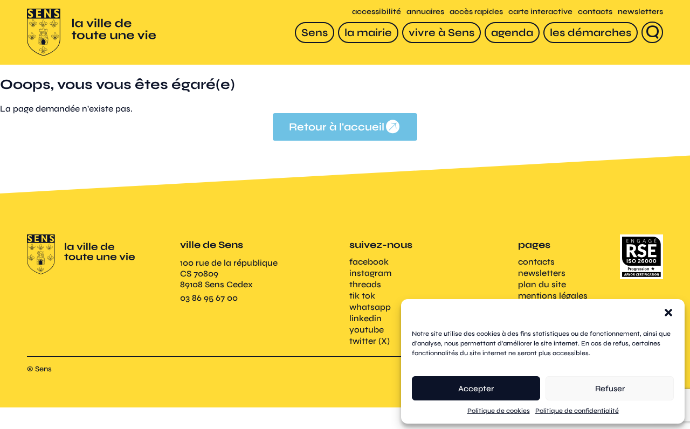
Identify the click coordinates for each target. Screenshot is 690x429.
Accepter (476, 388)
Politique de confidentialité (577, 410)
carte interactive (540, 11)
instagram (370, 273)
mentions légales (553, 295)
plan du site (542, 284)
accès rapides (476, 11)
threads (365, 284)
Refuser (610, 388)
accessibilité (376, 11)
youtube (366, 329)
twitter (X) (369, 341)
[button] (668, 312)
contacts (595, 11)
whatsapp (370, 307)
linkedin (365, 318)
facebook (369, 262)
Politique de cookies (498, 410)
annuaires (425, 11)
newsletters (640, 11)
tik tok (362, 295)
